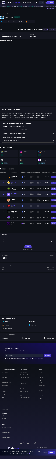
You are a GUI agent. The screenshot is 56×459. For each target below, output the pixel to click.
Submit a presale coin (25, 374)
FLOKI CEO (11, 13)
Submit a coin (5, 385)
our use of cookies (28, 453)
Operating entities (6, 437)
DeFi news (41, 377)
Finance (41, 374)
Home (1, 13)
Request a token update (7, 387)
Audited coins (23, 400)
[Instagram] (34, 3)
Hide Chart (28, 103)
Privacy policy (5, 429)
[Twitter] (32, 2)
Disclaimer (4, 435)
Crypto (40, 398)
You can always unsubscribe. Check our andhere (25, 358)
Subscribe (47, 355)
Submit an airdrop (24, 377)
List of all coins (5, 372)
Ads (21, 386)
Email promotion (24, 391)
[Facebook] (36, 2)
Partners (4, 415)
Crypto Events (5, 409)
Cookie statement (6, 432)
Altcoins (41, 390)
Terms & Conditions (6, 427)
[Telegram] (21, 443)
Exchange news (42, 385)
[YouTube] (28, 443)
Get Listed (49, 2)
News (40, 372)
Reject (45, 452)
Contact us (4, 421)
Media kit (4, 418)
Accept (51, 452)
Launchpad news (43, 387)
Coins (5, 13)
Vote (28, 246)
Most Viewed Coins (6, 382)
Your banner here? (50, 8)
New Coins (4, 377)
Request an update (24, 380)
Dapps (40, 380)
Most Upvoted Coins (6, 380)
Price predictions (5, 394)
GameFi (41, 382)
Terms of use (29, 358)
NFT (40, 393)
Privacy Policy (37, 358)
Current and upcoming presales (9, 374)
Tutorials (41, 395)
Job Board (4, 400)
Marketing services (24, 388)
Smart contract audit (25, 397)
